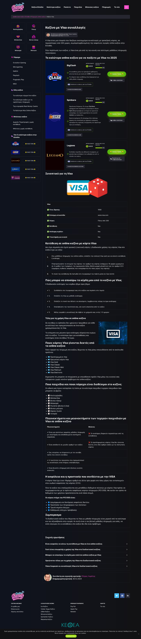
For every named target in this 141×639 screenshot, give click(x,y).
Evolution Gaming (19, 63)
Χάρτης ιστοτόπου (17, 612)
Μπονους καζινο (92, 7)
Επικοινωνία (15, 609)
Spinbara (71, 100)
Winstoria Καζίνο (46, 614)
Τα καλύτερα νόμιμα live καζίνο (24, 95)
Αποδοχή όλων (71, 636)
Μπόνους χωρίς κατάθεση (22, 129)
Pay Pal (72, 606)
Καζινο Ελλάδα (37, 7)
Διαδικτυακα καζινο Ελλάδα (21, 16)
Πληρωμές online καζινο (38, 16)
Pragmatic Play (18, 80)
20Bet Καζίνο (45, 612)
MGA (15, 84)
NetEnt (15, 71)
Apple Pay (73, 609)
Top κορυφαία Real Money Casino (25, 106)
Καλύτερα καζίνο (53, 7)
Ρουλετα (67, 7)
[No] (139, 634)
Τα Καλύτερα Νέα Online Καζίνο (24, 110)
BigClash (71, 65)
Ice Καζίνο (44, 606)
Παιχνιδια (78, 7)
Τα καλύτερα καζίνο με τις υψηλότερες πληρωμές (23, 101)
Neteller (73, 612)
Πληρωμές (106, 7)
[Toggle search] (126, 7)
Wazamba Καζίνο (46, 619)
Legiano (71, 145)
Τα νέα (117, 7)
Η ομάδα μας (15, 606)
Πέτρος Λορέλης (88, 576)
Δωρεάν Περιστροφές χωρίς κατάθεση (23, 123)
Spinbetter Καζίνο (47, 617)
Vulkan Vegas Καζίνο (48, 609)
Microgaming (18, 67)
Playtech (16, 75)
